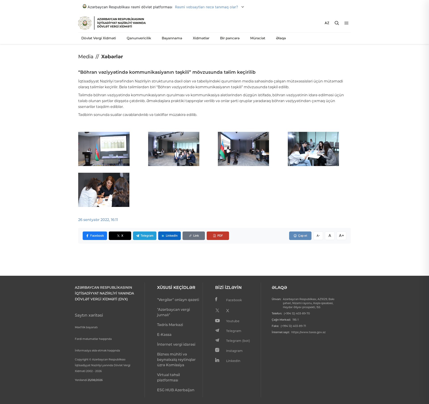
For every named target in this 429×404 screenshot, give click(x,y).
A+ (341, 235)
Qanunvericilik (139, 38)
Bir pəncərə (230, 38)
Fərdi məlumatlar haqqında (93, 339)
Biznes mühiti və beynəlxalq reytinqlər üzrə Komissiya (176, 359)
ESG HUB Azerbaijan (175, 390)
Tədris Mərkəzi (170, 325)
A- (318, 235)
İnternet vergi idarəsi (176, 344)
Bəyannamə (172, 38)
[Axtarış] (336, 23)
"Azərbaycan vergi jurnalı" (173, 312)
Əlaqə (281, 38)
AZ (327, 23)
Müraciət (257, 38)
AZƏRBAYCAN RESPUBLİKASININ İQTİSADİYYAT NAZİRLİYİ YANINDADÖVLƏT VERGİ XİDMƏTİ (121, 22)
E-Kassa (164, 334)
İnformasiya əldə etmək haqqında (97, 350)
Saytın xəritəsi (89, 315)
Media (85, 57)
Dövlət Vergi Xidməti (98, 38)
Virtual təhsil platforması (168, 377)
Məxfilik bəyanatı (86, 327)
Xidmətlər (201, 38)
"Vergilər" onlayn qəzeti (178, 300)
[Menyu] (346, 23)
